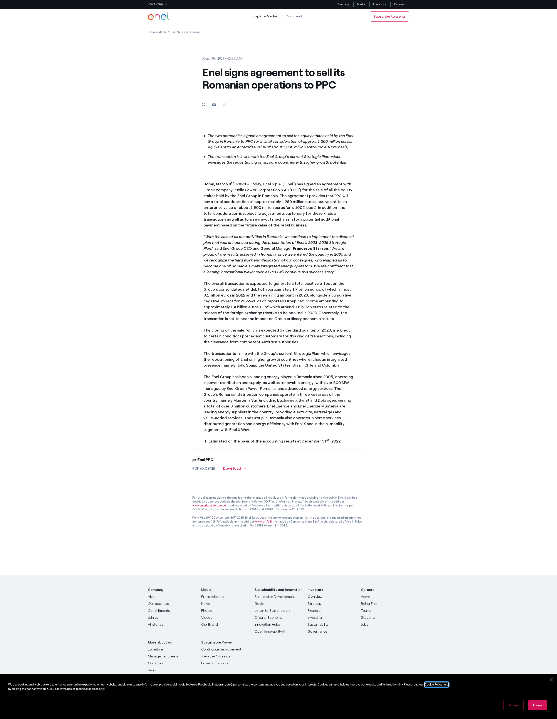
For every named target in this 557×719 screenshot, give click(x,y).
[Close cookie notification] (551, 679)
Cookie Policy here (436, 684)
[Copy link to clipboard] (225, 104)
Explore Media (265, 19)
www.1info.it (263, 521)
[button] (157, 4)
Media (361, 4)
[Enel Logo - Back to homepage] (159, 16)
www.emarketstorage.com (210, 505)
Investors (379, 4)
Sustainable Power (216, 642)
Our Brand (293, 16)
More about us (160, 642)
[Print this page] (203, 104)
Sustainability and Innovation (278, 590)
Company (343, 4)
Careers (399, 4)
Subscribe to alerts (390, 16)
